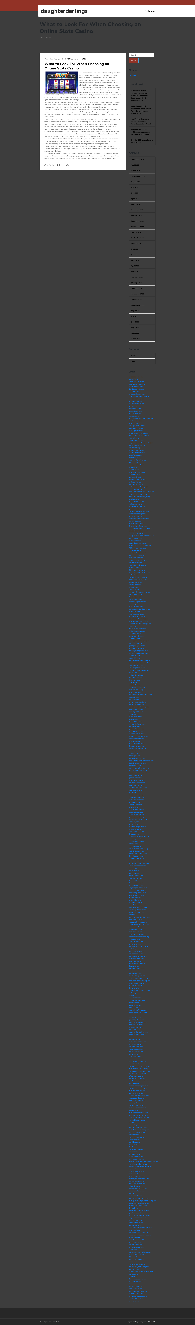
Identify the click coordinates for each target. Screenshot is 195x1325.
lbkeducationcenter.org (137, 687)
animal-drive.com (135, 1005)
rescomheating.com (136, 1286)
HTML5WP (151, 1322)
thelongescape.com (136, 883)
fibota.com (132, 1193)
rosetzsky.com (134, 822)
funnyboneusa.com (135, 932)
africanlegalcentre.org (136, 812)
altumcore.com (134, 1003)
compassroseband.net (137, 1000)
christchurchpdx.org (136, 795)
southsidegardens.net (136, 1171)
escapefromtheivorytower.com (140, 545)
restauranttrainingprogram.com (140, 660)
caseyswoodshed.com (137, 983)
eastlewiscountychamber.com (139, 768)
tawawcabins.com (135, 582)
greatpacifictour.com (136, 951)
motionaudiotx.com (135, 1281)
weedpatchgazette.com (137, 602)
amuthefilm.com (134, 802)
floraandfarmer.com (136, 538)
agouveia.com (134, 1269)
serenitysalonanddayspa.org (139, 396)
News (133, 356)
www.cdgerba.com (135, 1196)
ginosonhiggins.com (136, 900)
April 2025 (135, 165)
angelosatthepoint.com (137, 976)
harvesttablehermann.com (138, 531)
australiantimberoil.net (137, 523)
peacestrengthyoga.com (137, 1078)
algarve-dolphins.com (136, 895)
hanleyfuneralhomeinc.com (138, 619)
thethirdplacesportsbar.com (139, 1179)
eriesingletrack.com (136, 607)
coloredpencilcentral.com (138, 560)
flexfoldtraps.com (135, 1083)
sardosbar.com (134, 587)
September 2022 (138, 305)
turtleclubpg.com (135, 949)
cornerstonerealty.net (136, 1159)
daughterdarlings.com (136, 389)
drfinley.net (133, 1257)
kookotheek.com (135, 482)
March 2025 (135, 171)
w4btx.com (133, 626)
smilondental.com (135, 633)
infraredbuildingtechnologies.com (140, 528)
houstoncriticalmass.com (137, 758)
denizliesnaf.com (135, 988)
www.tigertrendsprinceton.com (140, 1066)
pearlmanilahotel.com (136, 465)
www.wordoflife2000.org (138, 577)
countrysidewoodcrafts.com (139, 433)
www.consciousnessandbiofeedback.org (143, 1161)
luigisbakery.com (134, 1139)
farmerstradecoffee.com (137, 1034)
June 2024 (135, 193)
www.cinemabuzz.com (137, 1149)
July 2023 (134, 249)
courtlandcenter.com (136, 959)
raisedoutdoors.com (136, 567)
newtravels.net (134, 423)
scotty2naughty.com (136, 831)
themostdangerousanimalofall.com (141, 761)
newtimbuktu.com (135, 411)
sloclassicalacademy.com (138, 773)
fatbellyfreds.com (135, 1186)
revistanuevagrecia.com (137, 827)
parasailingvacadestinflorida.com (140, 1235)
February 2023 (137, 277)
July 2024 (134, 187)
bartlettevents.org (135, 504)
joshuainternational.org (137, 1059)
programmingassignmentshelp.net (141, 418)
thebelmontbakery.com (137, 428)
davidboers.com (134, 1039)
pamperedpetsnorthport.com (139, 609)
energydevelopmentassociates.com (142, 536)
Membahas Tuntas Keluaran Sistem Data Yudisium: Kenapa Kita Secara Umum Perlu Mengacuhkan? (139, 95)
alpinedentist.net (135, 477)
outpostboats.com (135, 721)
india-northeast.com (136, 550)
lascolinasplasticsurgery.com (139, 1117)
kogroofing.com (134, 475)
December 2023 (137, 221)
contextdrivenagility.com (137, 841)
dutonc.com (133, 880)
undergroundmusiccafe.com (138, 1296)
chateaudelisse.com (136, 489)
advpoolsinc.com (135, 973)
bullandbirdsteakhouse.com (138, 1115)
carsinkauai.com (134, 1230)
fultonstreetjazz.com (136, 501)
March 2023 (135, 271)
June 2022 (135, 322)
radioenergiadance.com (137, 479)
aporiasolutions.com (136, 1015)
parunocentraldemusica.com (139, 1198)
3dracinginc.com (134, 756)
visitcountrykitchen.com (137, 893)
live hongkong (134, 75)
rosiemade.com (134, 611)
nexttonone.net (134, 1054)
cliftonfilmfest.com (135, 563)
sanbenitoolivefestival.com (138, 736)
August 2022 (136, 311)
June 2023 (135, 255)
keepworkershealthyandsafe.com (141, 443)
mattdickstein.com (135, 1044)
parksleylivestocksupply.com (139, 707)
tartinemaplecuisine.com (137, 866)
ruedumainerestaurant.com (138, 819)
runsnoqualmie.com (135, 1103)
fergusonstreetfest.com (137, 1218)
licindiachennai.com (136, 387)
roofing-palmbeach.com (137, 553)
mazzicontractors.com (137, 1176)
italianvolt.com (134, 589)
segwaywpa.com (135, 1017)
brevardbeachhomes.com (138, 543)
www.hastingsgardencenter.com (141, 1166)
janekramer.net (134, 868)
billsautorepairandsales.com (139, 1210)
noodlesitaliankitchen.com (138, 445)
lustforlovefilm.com (135, 805)
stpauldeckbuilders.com (137, 1098)
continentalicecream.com (138, 787)
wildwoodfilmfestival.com (138, 494)
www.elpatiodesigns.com (138, 1188)
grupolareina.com (135, 509)
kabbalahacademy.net (137, 631)
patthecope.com (135, 993)
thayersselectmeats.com (138, 1012)
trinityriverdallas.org (136, 690)
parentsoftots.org (135, 1029)
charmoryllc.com (134, 753)
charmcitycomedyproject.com (139, 836)
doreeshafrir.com (135, 834)
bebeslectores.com (135, 521)
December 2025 (137, 159)
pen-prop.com (134, 1064)
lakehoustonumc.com (136, 1049)
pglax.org (132, 915)
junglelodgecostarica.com (138, 888)
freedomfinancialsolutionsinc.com (141, 1081)
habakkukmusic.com (136, 1051)
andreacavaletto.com (136, 704)
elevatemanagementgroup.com (140, 1252)
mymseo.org (133, 1274)
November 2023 (137, 227)
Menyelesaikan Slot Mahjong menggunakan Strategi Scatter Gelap (140, 131)
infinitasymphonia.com (137, 809)
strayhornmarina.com (136, 780)
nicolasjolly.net (134, 807)
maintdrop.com (134, 467)
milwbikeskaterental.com (138, 907)
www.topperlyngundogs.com (139, 1071)
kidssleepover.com (135, 421)
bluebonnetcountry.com (137, 460)
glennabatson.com (135, 778)
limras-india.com (134, 379)
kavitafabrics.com (135, 939)
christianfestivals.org (136, 890)
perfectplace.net (135, 692)
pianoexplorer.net (135, 1169)
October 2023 (136, 232)
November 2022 (137, 294)
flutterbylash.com (135, 1242)
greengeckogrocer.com (137, 646)
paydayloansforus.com (137, 426)
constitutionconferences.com (139, 990)
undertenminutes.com (136, 404)
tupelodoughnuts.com (136, 614)
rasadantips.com (135, 409)
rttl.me (131, 1284)
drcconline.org (134, 966)
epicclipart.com (134, 462)
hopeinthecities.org (135, 726)
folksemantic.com (135, 585)
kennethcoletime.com (136, 858)
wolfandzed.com (135, 1144)
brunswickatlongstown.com (139, 863)
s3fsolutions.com (135, 541)
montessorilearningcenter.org (139, 1215)
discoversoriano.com (136, 743)
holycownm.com (135, 944)
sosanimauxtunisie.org (137, 472)
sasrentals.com (134, 638)
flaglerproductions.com (137, 783)
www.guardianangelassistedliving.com (143, 1201)
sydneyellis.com (134, 655)
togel (133, 361)
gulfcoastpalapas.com (137, 1020)
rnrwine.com (133, 1262)
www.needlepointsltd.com (138, 1113)
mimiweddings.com (135, 1289)
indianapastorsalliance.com (138, 978)
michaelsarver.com (135, 643)
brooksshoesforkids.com (137, 1010)
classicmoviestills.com (136, 739)
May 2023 (135, 260)
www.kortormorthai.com (138, 1088)
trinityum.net (133, 1174)
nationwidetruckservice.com (139, 946)
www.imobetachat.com (137, 1042)
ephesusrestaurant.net (137, 1181)
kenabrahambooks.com (137, 797)
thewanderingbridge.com (138, 853)
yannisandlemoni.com (136, 599)
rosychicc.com (134, 719)
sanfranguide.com (135, 751)
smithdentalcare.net (136, 1294)
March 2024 (135, 204)
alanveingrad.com (135, 897)
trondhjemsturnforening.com (139, 1203)
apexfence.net (134, 1301)
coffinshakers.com (135, 846)
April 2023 (135, 266)
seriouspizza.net (135, 998)
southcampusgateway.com (138, 487)
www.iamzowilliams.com (138, 1164)
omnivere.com (134, 406)
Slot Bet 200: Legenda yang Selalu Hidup (142, 141)
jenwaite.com (133, 1250)
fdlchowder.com (134, 1110)
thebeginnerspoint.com (137, 746)
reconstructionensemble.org (139, 937)
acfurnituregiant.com (136, 401)
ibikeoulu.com (133, 844)
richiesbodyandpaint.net (137, 384)
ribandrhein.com (134, 680)
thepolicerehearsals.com (137, 763)
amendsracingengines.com (138, 1086)
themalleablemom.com (137, 856)
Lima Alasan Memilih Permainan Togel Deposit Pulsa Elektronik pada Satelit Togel (141, 109)
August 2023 (136, 243)
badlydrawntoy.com (136, 1047)
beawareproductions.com (138, 839)
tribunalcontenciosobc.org (138, 770)
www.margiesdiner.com (137, 1108)
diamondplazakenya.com (138, 1205)
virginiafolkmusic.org (136, 675)
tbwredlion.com (134, 1208)
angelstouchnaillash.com (137, 629)
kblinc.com (132, 604)
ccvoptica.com (134, 1135)
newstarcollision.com (136, 636)
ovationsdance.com (136, 677)
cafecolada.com (134, 741)
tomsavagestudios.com (137, 668)
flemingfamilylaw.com (136, 1259)
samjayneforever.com (136, 1220)
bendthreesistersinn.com (138, 927)
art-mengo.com (134, 873)
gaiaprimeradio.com (136, 875)
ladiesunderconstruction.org (139, 519)
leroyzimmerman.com (136, 1254)
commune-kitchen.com (137, 800)
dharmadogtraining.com (137, 1279)
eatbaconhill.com (135, 416)
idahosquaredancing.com (138, 580)
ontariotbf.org (134, 438)
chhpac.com (133, 1276)
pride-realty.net (134, 1237)
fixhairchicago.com (135, 985)
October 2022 (136, 299)
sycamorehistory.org (136, 1157)
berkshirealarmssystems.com (139, 592)
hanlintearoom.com (135, 1245)
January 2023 (136, 283)
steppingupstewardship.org (138, 1132)
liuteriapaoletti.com (135, 919)
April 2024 (135, 199)
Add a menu (150, 11)
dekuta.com (133, 1147)
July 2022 (134, 316)
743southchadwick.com (137, 548)
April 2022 (135, 333)
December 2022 (137, 288)
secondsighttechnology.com (139, 641)
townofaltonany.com (136, 912)
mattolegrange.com (136, 885)
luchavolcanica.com (136, 941)
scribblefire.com (134, 697)
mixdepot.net (133, 1152)
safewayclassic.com (136, 431)
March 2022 (135, 339)
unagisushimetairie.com (137, 450)
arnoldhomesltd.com (136, 558)
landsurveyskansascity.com (139, 1095)
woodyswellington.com (137, 1183)
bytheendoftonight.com (137, 724)
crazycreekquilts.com (136, 790)
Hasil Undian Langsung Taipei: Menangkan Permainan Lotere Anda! (141, 121)
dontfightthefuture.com (137, 555)
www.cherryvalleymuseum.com (140, 511)
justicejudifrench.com (136, 851)
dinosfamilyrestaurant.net (138, 526)
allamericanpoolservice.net (138, 663)
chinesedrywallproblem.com (139, 924)
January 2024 (136, 215)
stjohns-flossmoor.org (137, 929)
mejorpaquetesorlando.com (138, 621)
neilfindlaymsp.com (135, 961)
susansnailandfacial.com (137, 1061)
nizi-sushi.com (134, 871)
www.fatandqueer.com (137, 1091)
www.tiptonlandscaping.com (139, 1130)
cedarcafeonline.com (136, 399)
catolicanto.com (134, 685)
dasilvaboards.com (135, 775)
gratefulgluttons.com (136, 729)
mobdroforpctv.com (136, 731)
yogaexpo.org (134, 699)
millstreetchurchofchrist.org (138, 1232)
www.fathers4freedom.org (138, 1069)
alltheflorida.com (135, 1225)
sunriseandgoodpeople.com (138, 922)
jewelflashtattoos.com (137, 453)
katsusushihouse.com (136, 814)
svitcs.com (132, 995)
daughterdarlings (52, 11)
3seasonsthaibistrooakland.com (140, 695)
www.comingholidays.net (138, 748)
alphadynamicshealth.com (138, 1240)
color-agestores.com (136, 712)
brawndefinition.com (136, 785)
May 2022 (135, 327)
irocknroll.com (133, 575)
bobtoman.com (134, 470)
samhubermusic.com (136, 1298)
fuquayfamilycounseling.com (139, 1267)
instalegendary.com (136, 440)
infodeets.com (134, 391)
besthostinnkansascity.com (138, 1291)
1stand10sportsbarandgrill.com (140, 624)
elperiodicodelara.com (136, 382)
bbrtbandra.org (134, 457)
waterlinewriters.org (136, 1025)
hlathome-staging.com (137, 648)
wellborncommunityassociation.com (141, 492)
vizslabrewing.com (135, 594)
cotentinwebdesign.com (137, 514)
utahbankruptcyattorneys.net (139, 572)
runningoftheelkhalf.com (137, 1073)
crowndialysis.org (135, 658)
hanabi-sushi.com (135, 1142)
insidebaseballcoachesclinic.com (140, 1228)
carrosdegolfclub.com (136, 533)
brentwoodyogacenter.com (138, 1127)
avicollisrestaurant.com (137, 963)
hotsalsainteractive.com (137, 394)
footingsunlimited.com (137, 1100)
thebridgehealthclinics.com (138, 1022)
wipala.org (132, 714)
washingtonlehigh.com (137, 1137)
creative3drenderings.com (138, 1032)
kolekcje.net (133, 682)
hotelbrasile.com (134, 499)
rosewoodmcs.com (135, 1154)
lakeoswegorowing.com (137, 1264)
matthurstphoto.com (136, 1223)
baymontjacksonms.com (137, 910)
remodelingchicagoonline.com (139, 1125)
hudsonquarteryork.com (137, 1191)
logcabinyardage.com (136, 1037)
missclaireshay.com (136, 377)
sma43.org (132, 1122)
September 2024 (138, 176)
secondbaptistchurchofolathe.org (141, 1272)
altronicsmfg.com (135, 413)
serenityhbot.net (135, 1056)
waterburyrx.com (135, 971)
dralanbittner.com (135, 597)
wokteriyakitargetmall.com (138, 651)
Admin (51, 165)
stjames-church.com (136, 829)
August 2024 (136, 182)
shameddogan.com (135, 1027)
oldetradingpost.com (136, 516)
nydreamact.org (134, 448)
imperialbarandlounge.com (138, 565)
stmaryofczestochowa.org (138, 849)
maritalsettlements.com (137, 905)
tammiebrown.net (135, 878)
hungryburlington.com (136, 861)
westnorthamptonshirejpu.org (139, 497)
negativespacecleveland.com (139, 917)
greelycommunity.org (136, 817)
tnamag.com (133, 1007)
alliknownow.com (135, 765)
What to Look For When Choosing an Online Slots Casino (76, 66)
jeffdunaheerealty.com (137, 1076)
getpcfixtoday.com (135, 455)
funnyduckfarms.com (136, 1247)
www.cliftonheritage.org (137, 1120)
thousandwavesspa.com (138, 956)
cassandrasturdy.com (136, 734)
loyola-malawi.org (135, 717)
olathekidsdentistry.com (137, 616)
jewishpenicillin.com (136, 665)
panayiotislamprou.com (137, 484)
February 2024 (137, 210)
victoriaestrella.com (136, 954)
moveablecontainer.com (137, 506)
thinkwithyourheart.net (137, 570)
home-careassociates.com (138, 702)
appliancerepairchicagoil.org (139, 435)
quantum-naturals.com (137, 1213)
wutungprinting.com (136, 902)
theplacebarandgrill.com (137, 968)
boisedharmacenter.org (137, 709)
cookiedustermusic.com (137, 934)
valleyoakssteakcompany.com (140, 981)
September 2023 (138, 238)
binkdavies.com (134, 792)
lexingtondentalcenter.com (138, 653)
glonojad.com (133, 824)
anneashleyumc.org (136, 1093)
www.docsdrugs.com (136, 1105)
